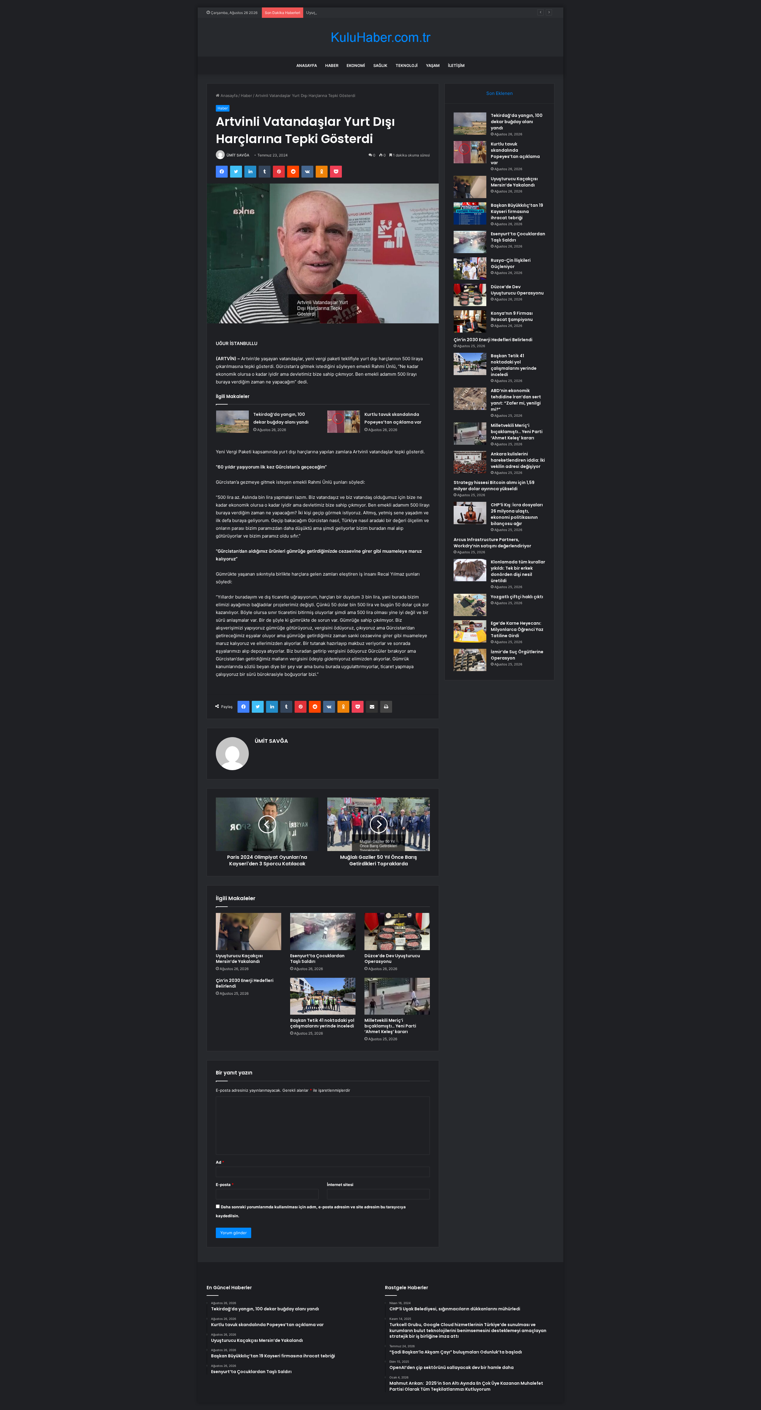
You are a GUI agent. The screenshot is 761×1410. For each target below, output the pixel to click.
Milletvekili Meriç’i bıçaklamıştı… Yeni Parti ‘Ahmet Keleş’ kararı (390, 1026)
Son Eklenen (499, 93)
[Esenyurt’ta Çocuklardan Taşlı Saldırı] (323, 931)
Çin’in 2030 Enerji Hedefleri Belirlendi (244, 983)
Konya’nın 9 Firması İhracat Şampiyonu (512, 316)
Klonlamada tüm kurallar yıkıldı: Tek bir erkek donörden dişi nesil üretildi (518, 571)
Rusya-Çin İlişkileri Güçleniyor (511, 263)
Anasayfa (306, 65)
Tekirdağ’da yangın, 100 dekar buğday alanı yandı (517, 121)
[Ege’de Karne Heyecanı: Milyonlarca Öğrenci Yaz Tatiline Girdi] (470, 631)
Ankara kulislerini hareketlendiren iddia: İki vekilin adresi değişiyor (518, 460)
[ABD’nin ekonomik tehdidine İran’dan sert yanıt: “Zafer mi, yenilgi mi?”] (470, 399)
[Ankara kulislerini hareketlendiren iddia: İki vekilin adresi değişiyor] (470, 462)
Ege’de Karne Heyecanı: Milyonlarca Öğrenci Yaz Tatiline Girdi (517, 629)
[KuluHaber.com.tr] (380, 37)
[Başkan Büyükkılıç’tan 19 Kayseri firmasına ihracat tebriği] (470, 213)
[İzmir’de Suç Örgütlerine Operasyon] (470, 660)
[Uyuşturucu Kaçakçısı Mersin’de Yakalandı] (248, 931)
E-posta (225, 1184)
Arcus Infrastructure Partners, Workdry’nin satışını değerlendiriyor (492, 543)
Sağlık (380, 65)
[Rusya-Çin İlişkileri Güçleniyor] (470, 268)
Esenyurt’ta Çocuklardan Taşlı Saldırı (317, 958)
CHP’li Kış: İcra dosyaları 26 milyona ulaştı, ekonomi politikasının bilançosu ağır (517, 514)
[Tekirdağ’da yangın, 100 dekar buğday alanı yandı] (232, 422)
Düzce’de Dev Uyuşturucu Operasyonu (392, 958)
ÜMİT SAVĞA (238, 155)
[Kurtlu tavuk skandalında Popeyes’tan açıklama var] (343, 422)
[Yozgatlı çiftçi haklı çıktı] (470, 605)
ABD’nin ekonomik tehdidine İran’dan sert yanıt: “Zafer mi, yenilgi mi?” (516, 400)
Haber (331, 65)
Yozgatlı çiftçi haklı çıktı (517, 597)
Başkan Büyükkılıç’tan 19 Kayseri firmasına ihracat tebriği (517, 211)
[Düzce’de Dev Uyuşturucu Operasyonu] (397, 931)
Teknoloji (407, 65)
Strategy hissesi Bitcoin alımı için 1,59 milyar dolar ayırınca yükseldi (494, 486)
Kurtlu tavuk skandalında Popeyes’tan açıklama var (515, 153)
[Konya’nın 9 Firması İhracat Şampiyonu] (470, 321)
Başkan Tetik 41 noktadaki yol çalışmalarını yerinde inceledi (322, 1023)
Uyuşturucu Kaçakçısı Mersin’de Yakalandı (344, 12)
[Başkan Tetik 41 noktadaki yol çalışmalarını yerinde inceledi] (323, 996)
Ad (220, 1162)
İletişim (456, 65)
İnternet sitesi (340, 1184)
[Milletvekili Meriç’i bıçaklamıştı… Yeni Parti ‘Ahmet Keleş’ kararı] (397, 996)
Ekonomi (356, 65)
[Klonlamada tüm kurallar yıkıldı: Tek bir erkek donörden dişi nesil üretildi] (470, 570)
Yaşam (433, 65)
